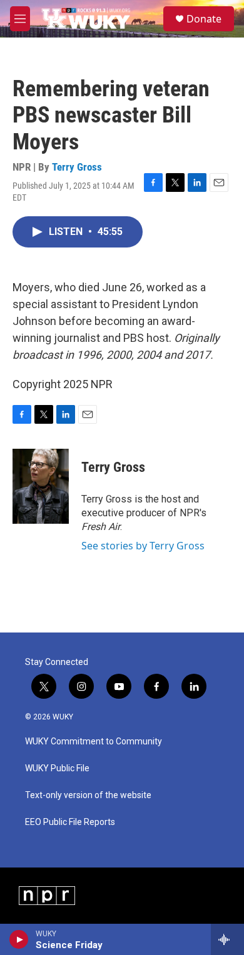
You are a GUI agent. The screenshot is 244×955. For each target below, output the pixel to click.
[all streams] (227, 939)
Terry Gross (77, 167)
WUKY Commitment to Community (93, 741)
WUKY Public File (57, 768)
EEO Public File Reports (70, 822)
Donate (203, 18)
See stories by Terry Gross (143, 545)
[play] (19, 939)
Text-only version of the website (88, 795)
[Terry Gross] (41, 486)
